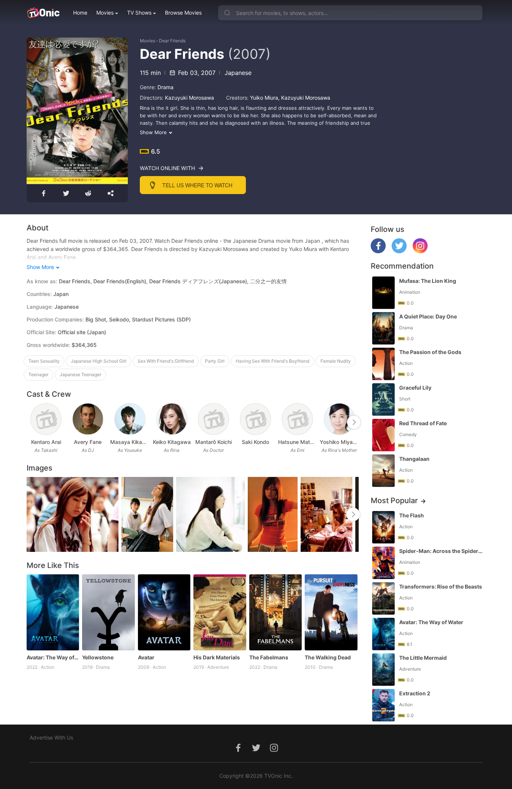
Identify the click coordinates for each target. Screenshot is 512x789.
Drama (165, 87)
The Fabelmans (268, 657)
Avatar (146, 657)
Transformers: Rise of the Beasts (440, 586)
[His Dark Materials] (219, 612)
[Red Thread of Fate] (383, 435)
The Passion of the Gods (430, 352)
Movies (105, 12)
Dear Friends (172, 40)
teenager (38, 374)
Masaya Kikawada (129, 442)
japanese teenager (80, 374)
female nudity (335, 361)
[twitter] (399, 251)
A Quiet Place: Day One (428, 316)
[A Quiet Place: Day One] (383, 328)
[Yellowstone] (108, 612)
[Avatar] (164, 612)
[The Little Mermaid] (383, 669)
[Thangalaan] (383, 470)
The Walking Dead (328, 657)
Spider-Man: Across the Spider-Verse (441, 551)
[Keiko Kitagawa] (171, 419)
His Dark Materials (216, 657)
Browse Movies (183, 12)
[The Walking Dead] (331, 612)
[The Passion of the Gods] (383, 364)
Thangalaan (414, 459)
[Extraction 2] (383, 705)
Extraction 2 (414, 693)
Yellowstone (98, 657)
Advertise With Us (51, 737)
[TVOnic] (43, 13)
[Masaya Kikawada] (129, 419)
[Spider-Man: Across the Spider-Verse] (383, 563)
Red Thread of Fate (423, 423)
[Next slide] (354, 422)
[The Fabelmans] (275, 612)
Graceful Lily (415, 387)
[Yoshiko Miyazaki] (339, 419)
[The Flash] (383, 527)
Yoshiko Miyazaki (339, 442)
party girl (215, 361)
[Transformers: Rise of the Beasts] (383, 598)
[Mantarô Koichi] (213, 419)
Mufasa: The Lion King (427, 281)
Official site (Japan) (82, 332)
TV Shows (139, 12)
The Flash (411, 515)
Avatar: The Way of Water (53, 657)
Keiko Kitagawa (172, 442)
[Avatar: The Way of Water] (53, 612)
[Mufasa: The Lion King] (383, 292)
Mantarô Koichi (213, 442)
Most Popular (394, 500)
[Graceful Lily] (383, 399)
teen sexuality (44, 361)
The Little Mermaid (423, 658)
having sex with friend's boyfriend (272, 361)
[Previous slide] (31, 422)
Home (80, 12)
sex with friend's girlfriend (166, 361)
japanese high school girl (98, 361)
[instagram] (420, 251)
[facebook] (378, 251)
